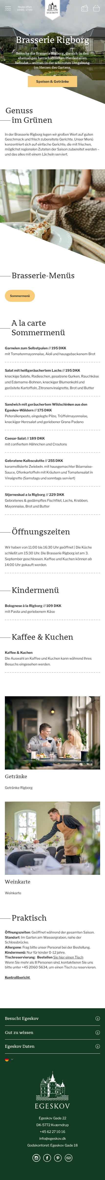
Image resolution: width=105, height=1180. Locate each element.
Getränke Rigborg (18, 788)
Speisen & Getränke (52, 81)
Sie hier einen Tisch (68, 957)
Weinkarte (13, 893)
